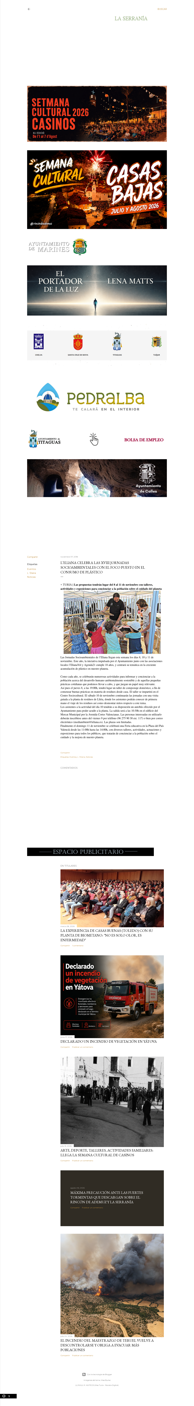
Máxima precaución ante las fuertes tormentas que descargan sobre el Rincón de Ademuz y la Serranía (106, 1197)
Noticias (31, 577)
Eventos (31, 569)
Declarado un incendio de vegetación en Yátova (108, 1041)
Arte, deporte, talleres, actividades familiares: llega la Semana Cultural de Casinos (106, 1152)
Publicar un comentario (82, 1047)
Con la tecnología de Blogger (99, 1374)
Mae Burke (105, 1380)
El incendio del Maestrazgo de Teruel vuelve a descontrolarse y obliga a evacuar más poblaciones (107, 1345)
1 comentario (77, 945)
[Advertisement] (94, 53)
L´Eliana (31, 573)
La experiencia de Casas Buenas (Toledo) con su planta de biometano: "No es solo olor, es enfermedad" (106, 935)
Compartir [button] (32, 557)
